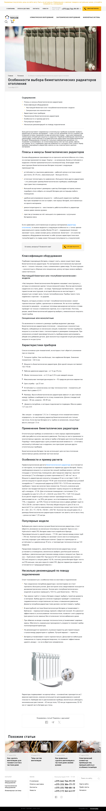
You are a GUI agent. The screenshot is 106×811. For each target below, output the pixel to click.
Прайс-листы (84, 787)
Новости (45, 8)
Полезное (20, 76)
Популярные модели (32, 122)
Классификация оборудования (36, 105)
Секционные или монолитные (38, 110)
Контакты (36, 8)
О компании (10, 8)
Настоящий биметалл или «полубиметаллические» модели (50, 108)
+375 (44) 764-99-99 (70, 9)
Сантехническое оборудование (11, 786)
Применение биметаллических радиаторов (41, 116)
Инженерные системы (13, 790)
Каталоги (82, 790)
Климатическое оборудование (10, 782)
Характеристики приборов (34, 113)
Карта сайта (83, 784)
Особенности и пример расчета (36, 119)
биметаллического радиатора (58, 465)
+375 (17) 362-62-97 (65, 791)
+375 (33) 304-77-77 (65, 784)
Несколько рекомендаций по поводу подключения (44, 124)
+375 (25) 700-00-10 (65, 788)
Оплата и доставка (23, 8)
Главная (10, 76)
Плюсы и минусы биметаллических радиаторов (43, 102)
